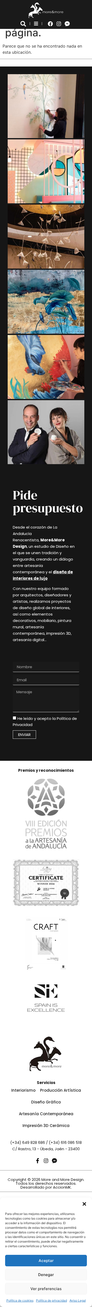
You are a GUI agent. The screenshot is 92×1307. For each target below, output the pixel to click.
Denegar (46, 1274)
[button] (84, 1204)
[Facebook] (50, 23)
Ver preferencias (46, 1288)
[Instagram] (58, 23)
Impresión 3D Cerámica (46, 1125)
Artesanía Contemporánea (46, 1113)
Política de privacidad (51, 1300)
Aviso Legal (78, 1300)
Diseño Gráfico (46, 1102)
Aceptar (46, 1260)
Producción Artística (60, 1090)
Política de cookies (19, 1300)
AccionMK (62, 1187)
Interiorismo (23, 1090)
